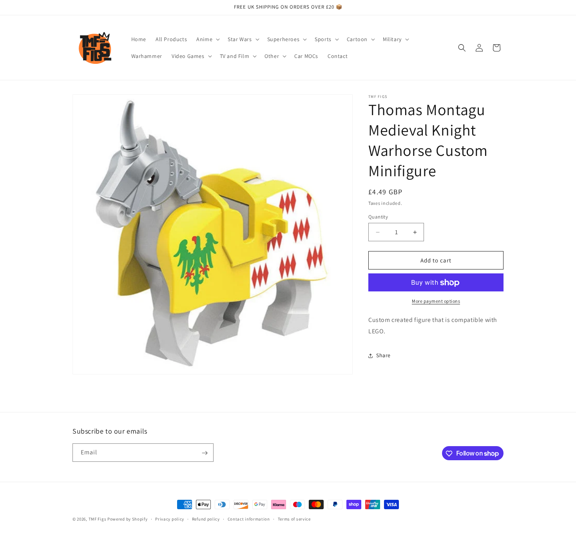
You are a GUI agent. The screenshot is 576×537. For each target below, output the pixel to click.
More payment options (436, 301)
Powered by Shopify (127, 519)
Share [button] (383, 355)
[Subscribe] (204, 453)
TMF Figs (98, 519)
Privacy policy (169, 518)
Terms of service (294, 518)
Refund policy (206, 518)
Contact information (249, 518)
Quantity (378, 216)
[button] (207, 39)
